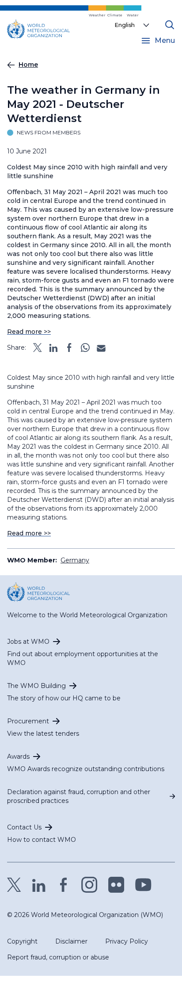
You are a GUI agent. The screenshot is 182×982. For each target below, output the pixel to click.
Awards (18, 756)
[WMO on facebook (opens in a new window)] (64, 885)
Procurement (28, 721)
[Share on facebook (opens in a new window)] (69, 347)
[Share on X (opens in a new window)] (37, 347)
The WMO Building (36, 686)
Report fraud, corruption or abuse (58, 957)
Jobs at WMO (28, 642)
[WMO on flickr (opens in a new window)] (116, 885)
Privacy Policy (126, 941)
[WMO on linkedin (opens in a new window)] (39, 885)
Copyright (22, 941)
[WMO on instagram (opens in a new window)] (89, 885)
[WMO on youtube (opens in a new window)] (143, 884)
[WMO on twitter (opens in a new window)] (14, 885)
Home (28, 65)
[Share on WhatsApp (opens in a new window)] (85, 347)
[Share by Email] (101, 347)
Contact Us (24, 827)
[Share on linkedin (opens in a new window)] (53, 347)
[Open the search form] (169, 24)
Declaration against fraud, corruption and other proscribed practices (78, 796)
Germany (75, 560)
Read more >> (29, 332)
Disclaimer (71, 941)
